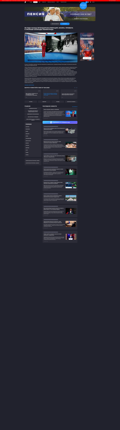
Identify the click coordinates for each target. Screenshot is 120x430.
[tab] (55, 24)
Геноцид (57, 101)
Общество (44, 101)
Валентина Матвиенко (71, 101)
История (30, 101)
